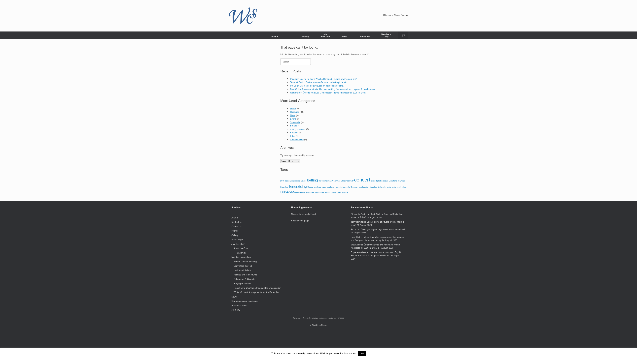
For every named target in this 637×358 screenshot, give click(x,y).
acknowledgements (292, 180)
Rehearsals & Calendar (245, 279)
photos (342, 187)
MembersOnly (386, 35)
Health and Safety (242, 270)
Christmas (336, 180)
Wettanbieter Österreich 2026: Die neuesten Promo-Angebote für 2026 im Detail (328, 92)
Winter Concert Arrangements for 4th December (256, 292)
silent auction (364, 187)
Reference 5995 (239, 305)
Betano (293, 125)
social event (396, 187)
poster (348, 187)
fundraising (298, 186)
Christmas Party (347, 180)
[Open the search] (403, 35)
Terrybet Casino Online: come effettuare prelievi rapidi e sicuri (319, 82)
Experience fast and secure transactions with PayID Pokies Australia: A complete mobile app (376, 254)
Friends (235, 230)
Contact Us (364, 36)
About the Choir (241, 248)
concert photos (377, 180)
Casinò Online (297, 139)
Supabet (294, 132)
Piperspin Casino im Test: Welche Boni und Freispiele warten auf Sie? (323, 78)
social (389, 187)
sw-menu (235, 309)
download (401, 180)
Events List (236, 226)
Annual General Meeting (245, 261)
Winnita (327, 192)
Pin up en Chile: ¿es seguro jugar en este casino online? (317, 85)
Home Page (237, 239)
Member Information (241, 257)
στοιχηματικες (298, 129)
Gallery (305, 36)
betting (312, 179)
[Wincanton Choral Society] (243, 15)
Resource (294, 111)
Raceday (354, 187)
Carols (321, 180)
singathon (373, 187)
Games (310, 187)
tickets (302, 192)
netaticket (330, 187)
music (324, 187)
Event (293, 118)
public (293, 108)
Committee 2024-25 (243, 265)
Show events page (300, 220)
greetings (317, 187)
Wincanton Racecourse (315, 192)
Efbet (292, 136)
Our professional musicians (244, 300)
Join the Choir (238, 243)
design (385, 180)
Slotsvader (295, 122)
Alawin (234, 217)
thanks (297, 192)
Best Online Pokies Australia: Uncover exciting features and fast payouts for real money (332, 89)
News (344, 36)
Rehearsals (241, 252)
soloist (404, 187)
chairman (328, 180)
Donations (393, 180)
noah (337, 187)
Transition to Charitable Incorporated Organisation (257, 287)
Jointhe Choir (325, 35)
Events (274, 36)
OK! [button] (362, 353)
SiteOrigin (316, 325)
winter (333, 192)
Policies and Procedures (245, 274)
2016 (282, 180)
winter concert (342, 192)
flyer (286, 187)
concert (362, 179)
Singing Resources (243, 283)
